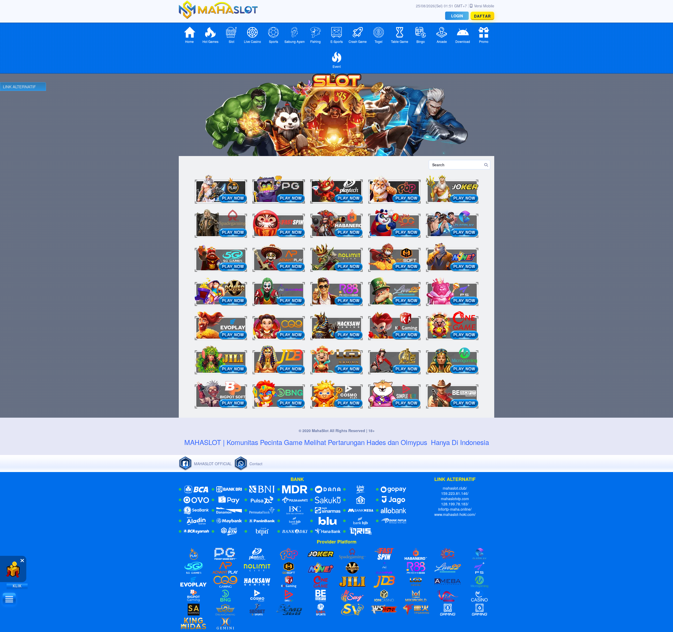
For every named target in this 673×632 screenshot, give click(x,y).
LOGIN (457, 15)
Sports (273, 41)
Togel (379, 41)
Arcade (442, 41)
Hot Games (210, 41)
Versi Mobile (484, 5)
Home (189, 41)
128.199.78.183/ (454, 503)
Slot (231, 41)
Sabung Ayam (294, 41)
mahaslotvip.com (455, 498)
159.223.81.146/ (454, 493)
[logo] (218, 9)
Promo (483, 41)
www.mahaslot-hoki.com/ (455, 514)
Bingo (420, 41)
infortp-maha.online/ (455, 509)
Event (337, 66)
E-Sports (336, 41)
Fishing (315, 41)
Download (462, 41)
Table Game (399, 41)
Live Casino (252, 41)
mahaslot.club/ (455, 488)
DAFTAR (482, 16)
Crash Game (358, 41)
